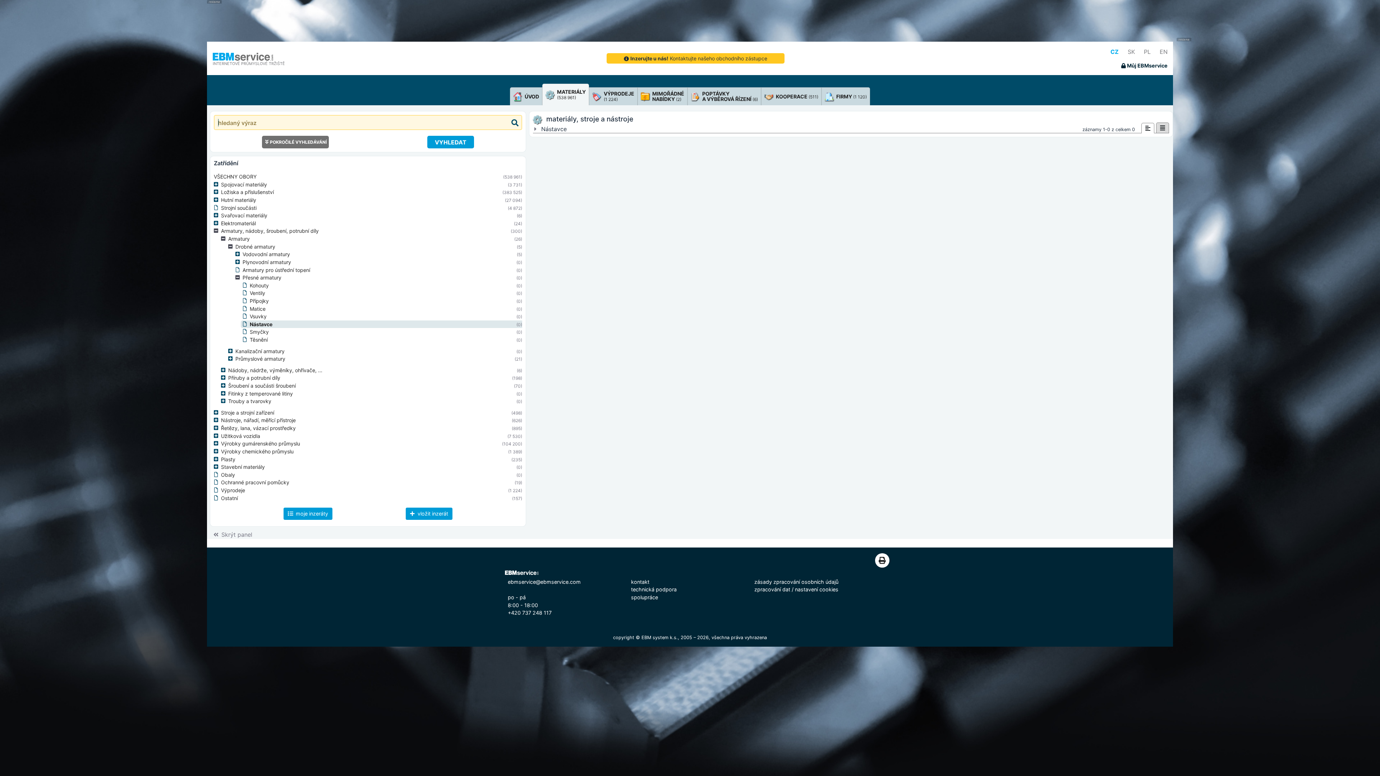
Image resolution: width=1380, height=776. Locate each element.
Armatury (239, 239)
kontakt (640, 582)
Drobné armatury (255, 247)
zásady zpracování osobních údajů (796, 582)
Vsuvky (258, 316)
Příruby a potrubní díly (254, 378)
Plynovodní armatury (267, 262)
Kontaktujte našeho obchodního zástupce (698, 58)
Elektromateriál (238, 223)
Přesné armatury (262, 277)
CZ (1114, 51)
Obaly (228, 475)
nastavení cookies (816, 589)
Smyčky (259, 332)
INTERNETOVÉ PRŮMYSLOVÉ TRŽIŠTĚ (249, 63)
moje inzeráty (311, 514)
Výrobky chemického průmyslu (257, 451)
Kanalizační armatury (260, 351)
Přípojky (259, 301)
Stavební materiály (243, 467)
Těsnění (259, 340)
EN (1164, 51)
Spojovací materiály (244, 184)
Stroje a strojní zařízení (247, 413)
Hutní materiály (238, 200)
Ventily (257, 293)
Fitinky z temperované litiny (260, 394)
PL (1147, 51)
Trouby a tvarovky (249, 401)
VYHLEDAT (450, 142)
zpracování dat (772, 589)
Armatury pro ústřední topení (276, 270)
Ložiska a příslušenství (247, 192)
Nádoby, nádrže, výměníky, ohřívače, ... (275, 370)
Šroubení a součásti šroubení (262, 386)
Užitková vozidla (240, 436)
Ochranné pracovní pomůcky (255, 482)
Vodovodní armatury (266, 254)
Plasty (228, 459)
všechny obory (235, 177)
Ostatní (229, 498)
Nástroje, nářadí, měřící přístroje (258, 420)
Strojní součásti (239, 208)
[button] (217, 185)
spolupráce (644, 597)
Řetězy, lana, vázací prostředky (258, 428)
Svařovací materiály (244, 215)
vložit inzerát (432, 514)
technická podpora (654, 589)
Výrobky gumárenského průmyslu (260, 443)
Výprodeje (233, 490)
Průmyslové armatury (260, 359)
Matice (258, 309)
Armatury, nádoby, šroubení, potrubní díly (270, 231)
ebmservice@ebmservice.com (544, 582)
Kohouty (259, 285)
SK (1131, 51)
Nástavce (261, 324)
